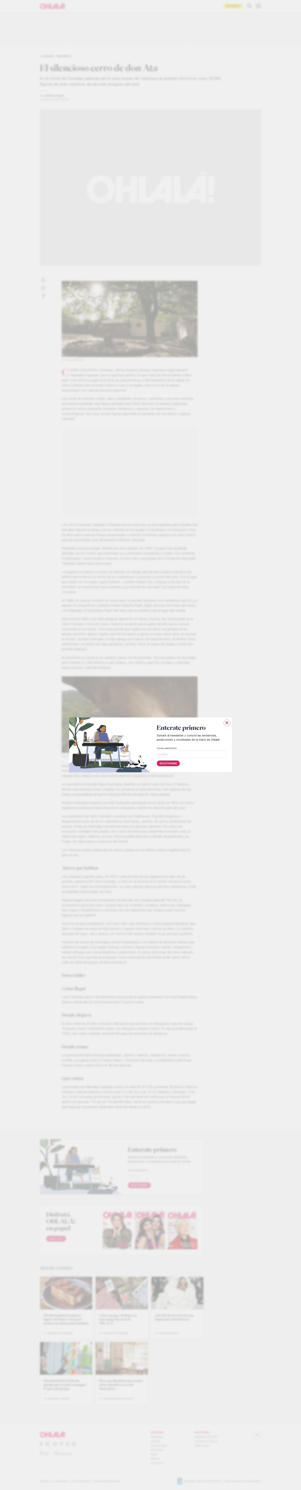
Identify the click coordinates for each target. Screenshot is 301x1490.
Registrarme (168, 763)
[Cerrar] (227, 723)
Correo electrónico (166, 748)
